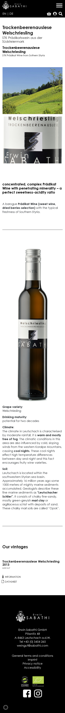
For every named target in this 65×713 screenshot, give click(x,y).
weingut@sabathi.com (32, 646)
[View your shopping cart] (49, 14)
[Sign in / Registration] (55, 14)
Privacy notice (33, 664)
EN (4, 14)
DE (11, 14)
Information (13, 577)
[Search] (60, 14)
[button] (5, 707)
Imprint (32, 660)
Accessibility (32, 668)
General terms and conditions (32, 656)
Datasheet (10, 582)
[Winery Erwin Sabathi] (14, 5)
